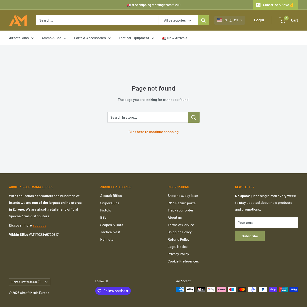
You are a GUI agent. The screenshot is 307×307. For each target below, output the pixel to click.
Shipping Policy (180, 232)
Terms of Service (181, 224)
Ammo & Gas (51, 38)
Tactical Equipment (134, 38)
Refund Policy (178, 239)
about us (39, 225)
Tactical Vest (110, 232)
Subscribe (250, 236)
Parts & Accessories (90, 38)
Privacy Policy (178, 253)
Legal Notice (178, 246)
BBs (103, 217)
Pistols (105, 210)
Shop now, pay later (183, 195)
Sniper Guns (109, 203)
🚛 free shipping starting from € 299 (153, 5)
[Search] (203, 20)
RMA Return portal (182, 203)
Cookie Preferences (183, 261)
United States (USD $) (25, 282)
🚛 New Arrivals (174, 38)
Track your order (181, 210)
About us (175, 217)
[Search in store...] (194, 117)
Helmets (106, 239)
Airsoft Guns (19, 38)
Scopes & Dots (111, 224)
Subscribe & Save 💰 (278, 5)
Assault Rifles (111, 195)
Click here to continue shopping (154, 131)
